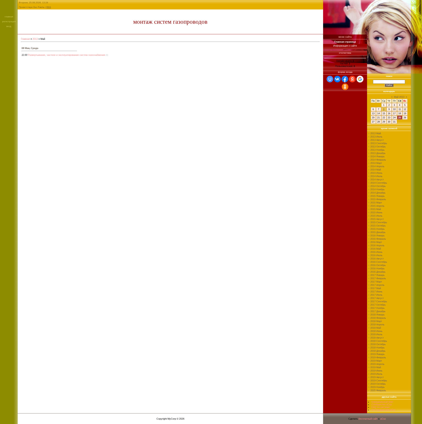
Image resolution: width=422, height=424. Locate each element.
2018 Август (377, 337)
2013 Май (375, 133)
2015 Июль (376, 215)
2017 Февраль (378, 278)
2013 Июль (376, 136)
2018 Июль (376, 334)
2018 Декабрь (378, 351)
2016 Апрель (377, 245)
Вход (8, 26)
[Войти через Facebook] (345, 79)
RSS (48, 7)
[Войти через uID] (330, 79)
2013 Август (377, 140)
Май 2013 (399, 97)
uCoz (383, 418)
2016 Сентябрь (378, 262)
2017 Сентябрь (378, 301)
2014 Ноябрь (377, 189)
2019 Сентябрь (378, 380)
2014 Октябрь (378, 186)
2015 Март (376, 202)
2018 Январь (377, 314)
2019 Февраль (378, 357)
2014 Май (375, 169)
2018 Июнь (376, 331)
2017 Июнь (376, 291)
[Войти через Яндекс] (352, 79)
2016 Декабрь (378, 271)
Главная (9, 16)
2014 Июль (376, 176)
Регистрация (9, 21)
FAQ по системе (380, 407)
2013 (35, 39)
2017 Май (375, 288)
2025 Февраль (378, 390)
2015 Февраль (378, 199)
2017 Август (377, 298)
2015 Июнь (376, 212)
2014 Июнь (376, 173)
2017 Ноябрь (377, 308)
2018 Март (376, 321)
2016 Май (375, 248)
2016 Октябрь (378, 265)
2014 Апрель (377, 166)
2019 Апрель (377, 364)
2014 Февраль (378, 159)
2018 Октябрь (378, 344)
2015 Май (375, 209)
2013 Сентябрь (378, 143)
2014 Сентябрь (378, 182)
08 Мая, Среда (30, 48)
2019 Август (377, 377)
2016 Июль (376, 255)
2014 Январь (377, 156)
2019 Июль (376, 374)
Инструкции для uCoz (383, 409)
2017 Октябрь (378, 304)
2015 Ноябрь (377, 229)
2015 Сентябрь (378, 222)
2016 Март (376, 242)
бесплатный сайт (368, 418)
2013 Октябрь (378, 146)
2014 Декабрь (378, 192)
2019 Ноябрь (377, 387)
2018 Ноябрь (377, 347)
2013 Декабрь (378, 153)
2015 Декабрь (378, 232)
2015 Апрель (377, 206)
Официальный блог (382, 401)
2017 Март (376, 281)
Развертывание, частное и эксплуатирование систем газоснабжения (66, 55)
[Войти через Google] (360, 79)
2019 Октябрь (378, 383)
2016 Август (377, 258)
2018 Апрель (377, 324)
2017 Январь (377, 275)
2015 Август (377, 219)
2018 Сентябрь (378, 341)
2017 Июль (376, 295)
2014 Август (377, 179)
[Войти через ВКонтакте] (337, 79)
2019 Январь (377, 354)
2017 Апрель (377, 285)
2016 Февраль (378, 238)
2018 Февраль (378, 318)
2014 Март (376, 163)
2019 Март (376, 360)
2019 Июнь (376, 370)
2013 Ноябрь (377, 150)
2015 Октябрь (378, 225)
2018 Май (375, 327)
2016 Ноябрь (377, 268)
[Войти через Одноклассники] (345, 86)
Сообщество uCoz (381, 404)
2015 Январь (377, 196)
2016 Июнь (376, 252)
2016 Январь (377, 235)
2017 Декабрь (378, 311)
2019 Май (375, 367)
